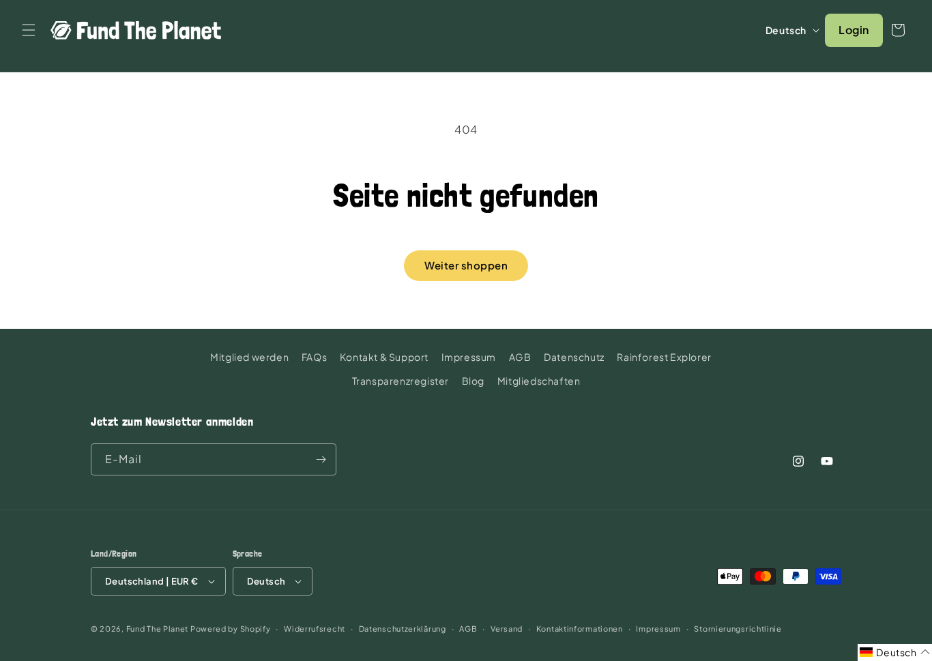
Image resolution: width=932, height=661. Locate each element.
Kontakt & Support (384, 357)
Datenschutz (574, 357)
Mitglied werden (249, 357)
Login (854, 30)
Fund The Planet (157, 628)
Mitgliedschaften (539, 380)
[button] (29, 30)
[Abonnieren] (321, 459)
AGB (520, 357)
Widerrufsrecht (314, 628)
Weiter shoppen (466, 265)
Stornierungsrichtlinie (737, 628)
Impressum (468, 357)
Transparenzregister (400, 380)
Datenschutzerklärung (402, 628)
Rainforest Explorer (664, 357)
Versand (507, 628)
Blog (473, 380)
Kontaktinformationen (579, 628)
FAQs (314, 357)
